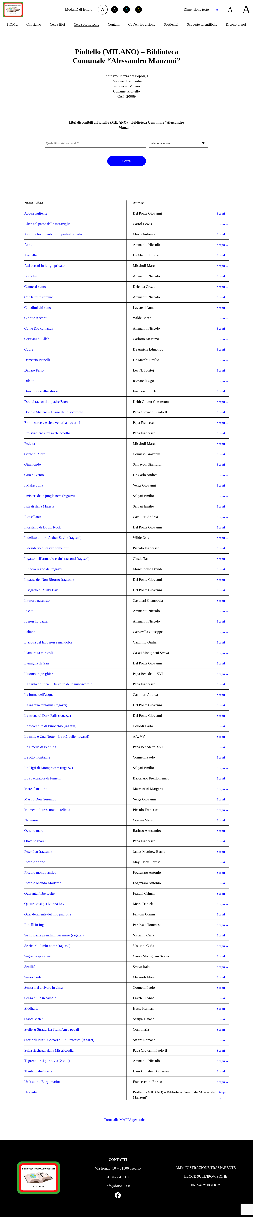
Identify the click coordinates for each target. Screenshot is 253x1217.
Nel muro (31, 820)
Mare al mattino (35, 789)
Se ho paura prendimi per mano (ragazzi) (54, 935)
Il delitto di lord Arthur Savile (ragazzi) (53, 538)
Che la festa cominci (39, 297)
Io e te (28, 611)
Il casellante (32, 517)
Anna (28, 245)
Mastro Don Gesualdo (40, 799)
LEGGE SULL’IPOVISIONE (205, 1176)
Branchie (30, 276)
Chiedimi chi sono (37, 307)
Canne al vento (35, 287)
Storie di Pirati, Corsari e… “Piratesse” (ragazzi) (59, 1040)
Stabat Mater (33, 1019)
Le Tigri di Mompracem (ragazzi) (48, 768)
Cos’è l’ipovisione (141, 24)
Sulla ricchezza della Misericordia (48, 1050)
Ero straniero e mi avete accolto (47, 433)
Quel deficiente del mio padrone (47, 914)
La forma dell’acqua (39, 694)
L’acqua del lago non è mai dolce (48, 642)
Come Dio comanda (38, 328)
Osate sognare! (35, 841)
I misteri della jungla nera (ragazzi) (49, 496)
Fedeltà (29, 443)
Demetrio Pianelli (37, 360)
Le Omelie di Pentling (40, 747)
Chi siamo (33, 24)
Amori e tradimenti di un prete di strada (53, 234)
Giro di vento (34, 475)
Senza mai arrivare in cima (43, 987)
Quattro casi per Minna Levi (44, 904)
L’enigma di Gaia (36, 663)
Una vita (30, 1092)
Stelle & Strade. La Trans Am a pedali (51, 1029)
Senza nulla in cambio (40, 998)
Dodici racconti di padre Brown (47, 402)
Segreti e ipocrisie (37, 956)
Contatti (114, 24)
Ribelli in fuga (34, 925)
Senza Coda (32, 977)
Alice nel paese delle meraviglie (47, 224)
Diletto (29, 381)
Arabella (30, 255)
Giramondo (32, 464)
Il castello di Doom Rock (42, 527)
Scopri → (223, 213)
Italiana (29, 632)
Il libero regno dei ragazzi (43, 569)
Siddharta (31, 1008)
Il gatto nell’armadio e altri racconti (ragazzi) (56, 558)
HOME (12, 24)
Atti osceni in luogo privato (44, 266)
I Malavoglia (33, 485)
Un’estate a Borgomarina (42, 1082)
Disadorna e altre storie (41, 391)
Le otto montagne (37, 757)
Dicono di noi (236, 24)
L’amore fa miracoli (38, 653)
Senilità (29, 967)
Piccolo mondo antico (40, 872)
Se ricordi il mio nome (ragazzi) (47, 946)
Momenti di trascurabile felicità (47, 810)
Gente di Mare (34, 454)
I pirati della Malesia (39, 506)
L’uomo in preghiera (39, 674)
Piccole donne (34, 862)
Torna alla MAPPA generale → (126, 1120)
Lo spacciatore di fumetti (42, 778)
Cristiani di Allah (36, 339)
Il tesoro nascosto (37, 600)
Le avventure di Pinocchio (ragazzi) (50, 726)
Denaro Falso (34, 370)
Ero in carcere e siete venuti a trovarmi (52, 423)
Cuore (28, 349)
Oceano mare (33, 830)
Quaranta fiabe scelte (39, 893)
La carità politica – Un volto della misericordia (58, 684)
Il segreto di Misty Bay (41, 590)
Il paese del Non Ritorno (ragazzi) (49, 579)
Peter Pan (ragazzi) (38, 851)
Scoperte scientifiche (202, 24)
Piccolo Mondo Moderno (42, 883)
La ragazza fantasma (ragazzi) (45, 705)
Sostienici (171, 24)
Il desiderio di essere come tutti (47, 548)
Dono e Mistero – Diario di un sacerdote (53, 412)
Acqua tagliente (35, 213)
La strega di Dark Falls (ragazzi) (47, 715)
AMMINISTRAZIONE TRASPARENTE (205, 1168)
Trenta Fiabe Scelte (38, 1071)
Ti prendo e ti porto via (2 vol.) (47, 1061)
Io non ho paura (36, 621)
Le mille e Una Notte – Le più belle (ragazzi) (56, 736)
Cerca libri (57, 24)
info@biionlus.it (118, 1186)
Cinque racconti (36, 318)
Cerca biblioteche (86, 24)
